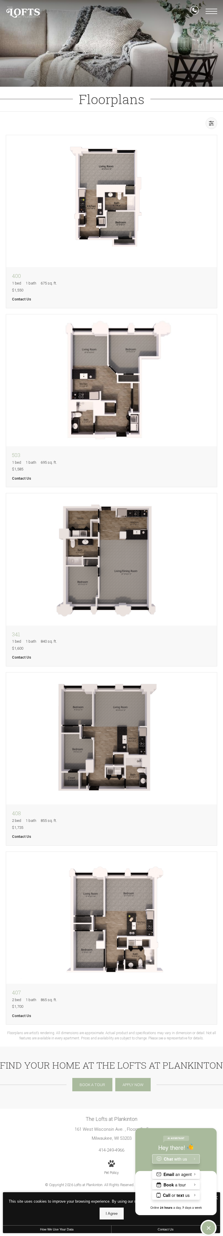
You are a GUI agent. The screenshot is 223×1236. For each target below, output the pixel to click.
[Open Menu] (211, 11)
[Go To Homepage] (23, 12)
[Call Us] (194, 11)
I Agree (112, 1213)
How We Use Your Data (56, 1229)
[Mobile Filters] (211, 123)
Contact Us (166, 1229)
